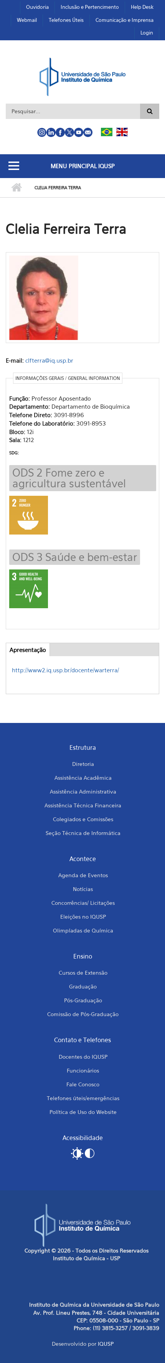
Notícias (83, 889)
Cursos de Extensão (83, 972)
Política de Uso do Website (83, 1112)
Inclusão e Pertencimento (90, 7)
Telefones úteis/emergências (83, 1098)
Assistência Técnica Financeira (83, 805)
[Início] (83, 76)
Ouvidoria (37, 7)
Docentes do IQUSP (83, 1056)
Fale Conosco (82, 1084)
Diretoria (83, 764)
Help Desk (142, 7)
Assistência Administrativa (83, 791)
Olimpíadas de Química (83, 930)
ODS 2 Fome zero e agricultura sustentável (69, 478)
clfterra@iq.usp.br (49, 360)
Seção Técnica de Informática (83, 833)
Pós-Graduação (83, 1000)
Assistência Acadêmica (83, 777)
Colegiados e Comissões (83, 819)
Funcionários (83, 1070)
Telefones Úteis (66, 20)
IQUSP (106, 1343)
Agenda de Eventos (83, 875)
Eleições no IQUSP (83, 916)
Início (16, 187)
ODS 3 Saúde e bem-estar (74, 557)
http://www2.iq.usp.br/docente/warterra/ (65, 670)
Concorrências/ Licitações (83, 902)
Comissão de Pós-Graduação (83, 1014)
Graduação (83, 986)
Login (146, 33)
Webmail (27, 20)
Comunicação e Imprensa (124, 20)
